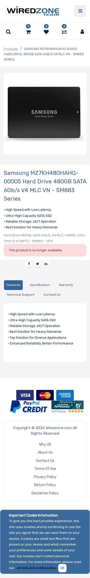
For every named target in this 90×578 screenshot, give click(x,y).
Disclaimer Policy (45, 493)
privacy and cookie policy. (36, 568)
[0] (28, 32)
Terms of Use (45, 469)
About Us (45, 452)
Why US (45, 444)
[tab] (13, 285)
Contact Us (45, 461)
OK (62, 568)
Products (11, 49)
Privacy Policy (45, 477)
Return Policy (45, 485)
